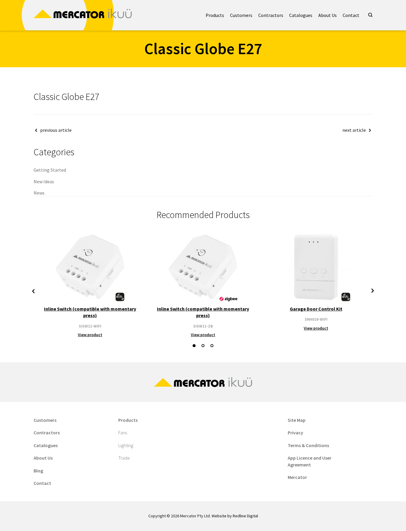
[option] (90, 284)
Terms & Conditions (308, 445)
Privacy (295, 433)
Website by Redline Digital (235, 516)
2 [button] (203, 345)
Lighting (125, 445)
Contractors (270, 15)
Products (215, 15)
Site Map (297, 420)
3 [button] (211, 345)
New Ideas (44, 181)
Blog (38, 471)
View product (90, 334)
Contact (351, 15)
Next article (354, 130)
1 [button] (194, 345)
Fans (122, 433)
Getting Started (50, 170)
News (39, 193)
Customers (241, 15)
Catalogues (300, 15)
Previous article (56, 130)
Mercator (297, 477)
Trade (124, 458)
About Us (327, 15)
